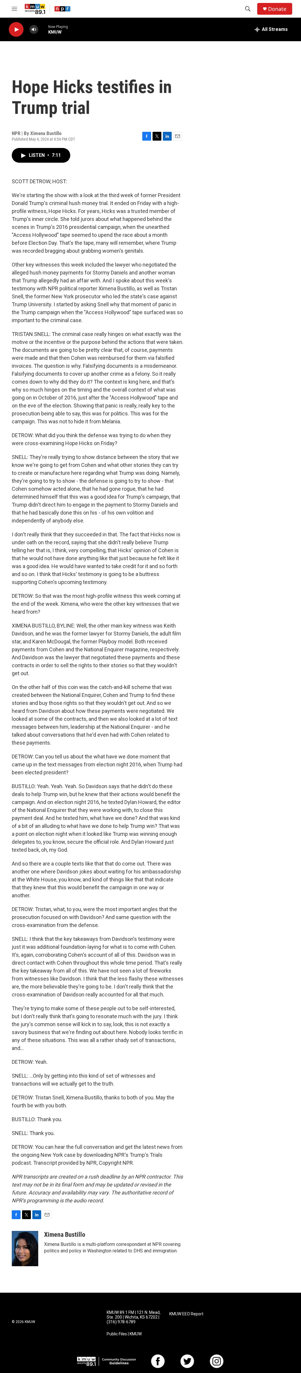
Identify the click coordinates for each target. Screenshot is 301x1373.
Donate (277, 9)
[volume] (34, 29)
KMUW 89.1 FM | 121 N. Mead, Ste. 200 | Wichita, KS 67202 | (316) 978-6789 (133, 1317)
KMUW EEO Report (186, 1314)
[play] (16, 29)
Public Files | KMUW (124, 1334)
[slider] (43, 29)
